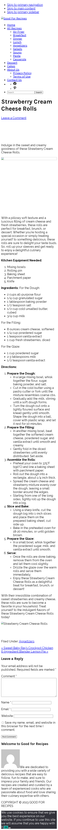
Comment (9, 676)
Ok (6, 827)
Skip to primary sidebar (23, 12)
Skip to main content (21, 8)
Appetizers (26, 641)
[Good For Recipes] (14, 18)
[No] (9, 827)
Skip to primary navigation (25, 5)
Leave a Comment (13, 118)
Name (6, 702)
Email (5, 709)
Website (7, 716)
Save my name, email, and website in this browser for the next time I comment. (28, 726)
